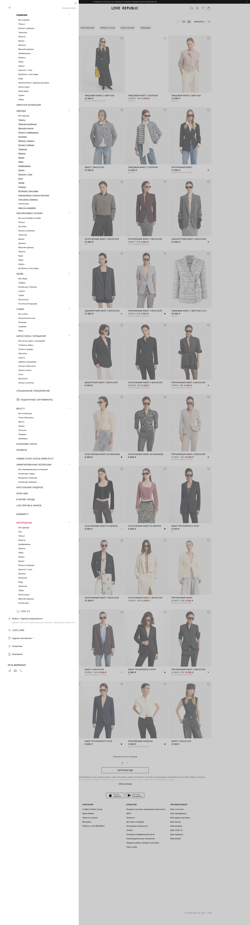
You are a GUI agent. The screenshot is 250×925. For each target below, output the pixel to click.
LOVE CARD (18, 630)
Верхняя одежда (26, 128)
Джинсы (22, 187)
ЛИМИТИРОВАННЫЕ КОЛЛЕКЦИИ (33, 464)
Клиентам (17, 646)
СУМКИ (20, 309)
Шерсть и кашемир (27, 208)
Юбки (20, 162)
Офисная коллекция (27, 124)
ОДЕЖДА (21, 111)
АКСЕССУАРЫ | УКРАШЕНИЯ (31, 336)
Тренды (21, 120)
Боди (20, 178)
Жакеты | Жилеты (26, 141)
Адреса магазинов (23, 638)
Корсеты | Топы (25, 174)
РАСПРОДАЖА (24, 522)
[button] (75, 3)
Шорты (21, 170)
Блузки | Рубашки (26, 145)
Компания (17, 654)
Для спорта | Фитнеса (28, 199)
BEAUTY (20, 408)
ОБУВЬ (19, 273)
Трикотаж (22, 149)
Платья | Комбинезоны (28, 132)
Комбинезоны (24, 166)
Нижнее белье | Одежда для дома (33, 195)
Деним (21, 183)
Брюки (21, 157)
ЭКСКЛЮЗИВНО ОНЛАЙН (29, 213)
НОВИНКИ (21, 15)
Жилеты (22, 153)
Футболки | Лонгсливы (28, 191)
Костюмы (22, 136)
